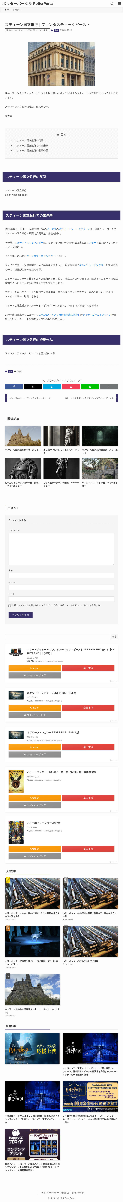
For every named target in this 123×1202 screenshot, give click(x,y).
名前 (11, 570)
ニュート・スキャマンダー (29, 242)
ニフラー (91, 242)
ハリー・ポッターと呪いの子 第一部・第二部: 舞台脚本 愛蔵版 (61, 772)
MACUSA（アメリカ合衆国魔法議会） (59, 314)
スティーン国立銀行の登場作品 (31, 150)
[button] (14, 386)
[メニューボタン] (119, 3)
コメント (14, 530)
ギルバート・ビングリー (92, 265)
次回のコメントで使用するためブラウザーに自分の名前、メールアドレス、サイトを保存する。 (57, 605)
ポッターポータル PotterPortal (28, 3)
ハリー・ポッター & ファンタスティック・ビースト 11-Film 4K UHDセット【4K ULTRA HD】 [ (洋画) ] (70, 651)
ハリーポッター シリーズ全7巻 (43, 823)
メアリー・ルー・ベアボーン (74, 229)
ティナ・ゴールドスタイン (97, 314)
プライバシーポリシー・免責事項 (54, 1192)
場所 (56, 30)
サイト (12, 594)
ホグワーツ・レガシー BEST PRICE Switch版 (53, 732)
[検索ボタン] (112, 3)
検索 (114, 636)
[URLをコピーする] (109, 386)
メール (12, 582)
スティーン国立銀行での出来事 (31, 145)
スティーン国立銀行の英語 (29, 140)
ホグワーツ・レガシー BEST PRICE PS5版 (51, 693)
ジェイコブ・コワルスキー (41, 256)
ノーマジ (51, 229)
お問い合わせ (78, 1192)
